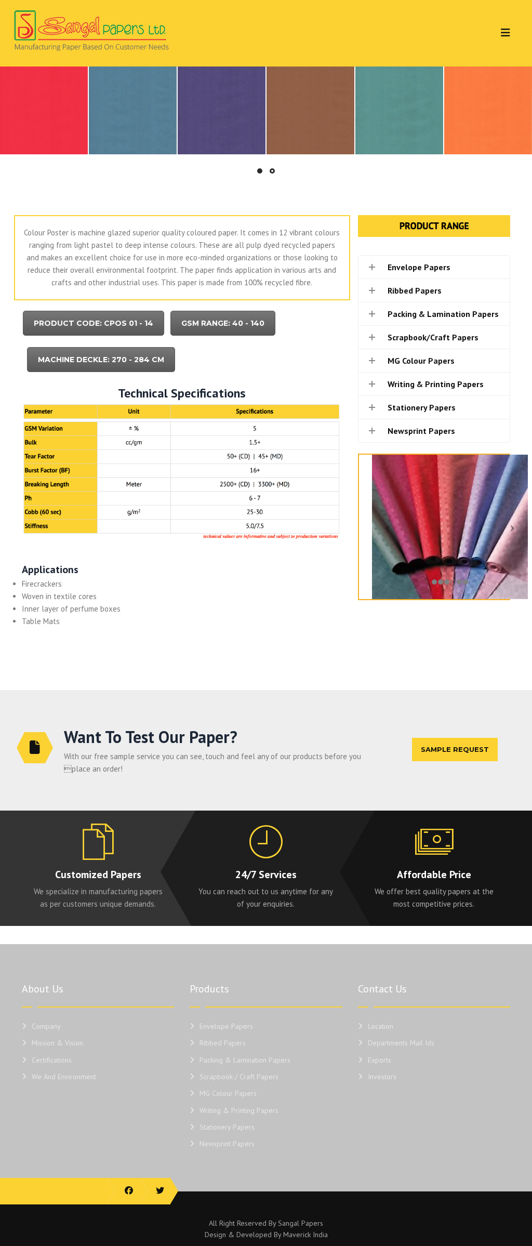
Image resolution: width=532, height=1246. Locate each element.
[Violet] (221, 110)
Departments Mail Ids (401, 1043)
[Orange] (488, 110)
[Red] (44, 110)
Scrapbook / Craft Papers (239, 1076)
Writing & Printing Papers (239, 1110)
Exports (379, 1060)
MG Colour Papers (228, 1093)
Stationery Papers (227, 1127)
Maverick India (305, 1234)
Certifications (52, 1060)
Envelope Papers (226, 1026)
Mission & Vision (57, 1043)
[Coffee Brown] (310, 110)
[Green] (399, 110)
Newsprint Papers (227, 1143)
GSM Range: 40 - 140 (222, 323)
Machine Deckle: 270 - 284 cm (101, 359)
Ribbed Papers (223, 1043)
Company (46, 1026)
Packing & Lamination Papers (245, 1060)
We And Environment (64, 1076)
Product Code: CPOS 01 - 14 (93, 323)
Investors (382, 1076)
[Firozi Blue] (133, 110)
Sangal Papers (300, 1223)
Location (380, 1026)
